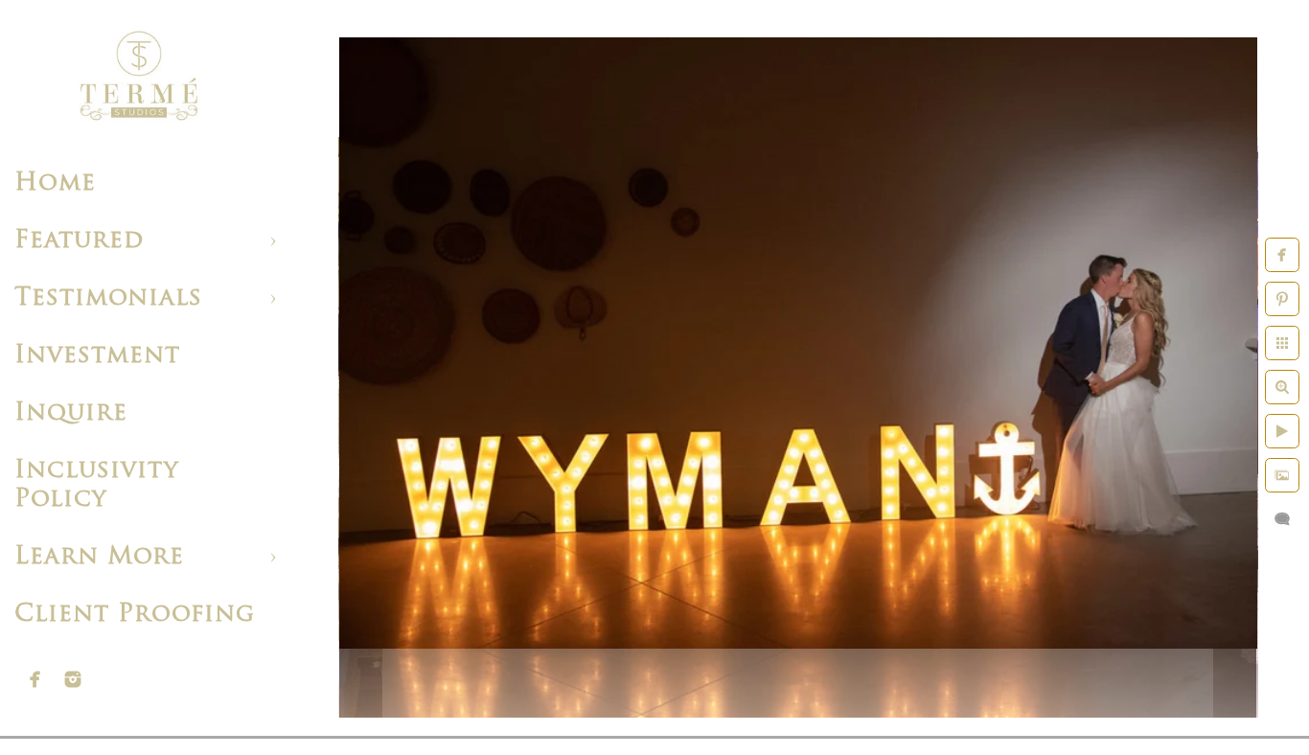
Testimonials (108, 298)
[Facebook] (35, 679)
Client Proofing (134, 615)
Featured (79, 241)
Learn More (99, 557)
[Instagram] (73, 679)
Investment (97, 356)
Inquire (70, 413)
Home (55, 183)
